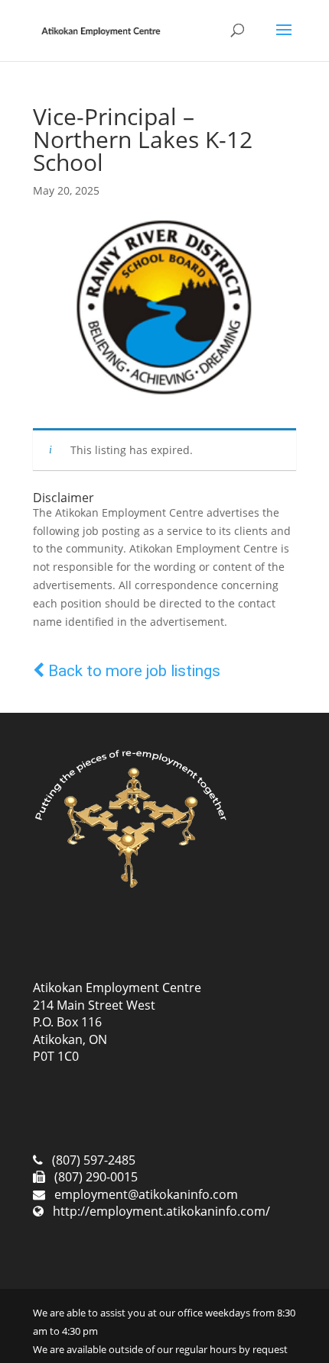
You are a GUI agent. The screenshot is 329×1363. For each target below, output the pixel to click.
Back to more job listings (132, 671)
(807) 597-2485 (93, 1160)
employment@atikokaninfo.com (146, 1194)
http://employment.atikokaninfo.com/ (161, 1211)
